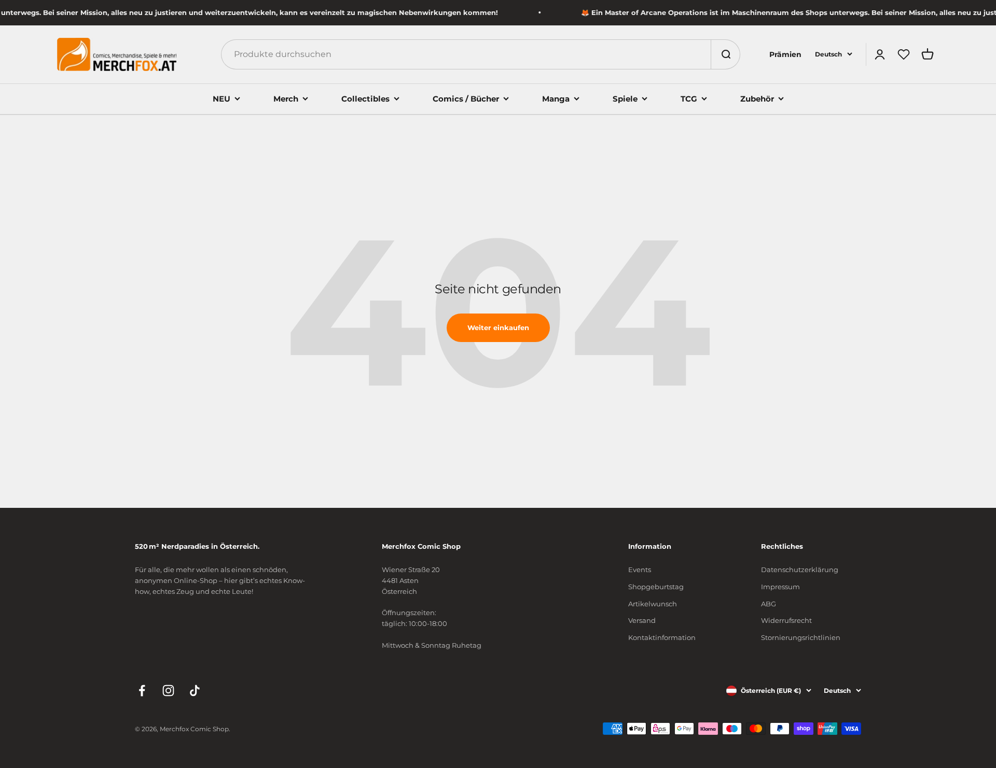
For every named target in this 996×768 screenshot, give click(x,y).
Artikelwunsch (652, 604)
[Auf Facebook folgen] (142, 691)
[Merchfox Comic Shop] (116, 54)
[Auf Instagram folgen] (168, 691)
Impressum (780, 586)
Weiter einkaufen (498, 327)
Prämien (785, 54)
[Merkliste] (903, 54)
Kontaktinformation (662, 637)
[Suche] (725, 54)
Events (639, 569)
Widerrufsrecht (786, 620)
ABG (768, 604)
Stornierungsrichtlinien (800, 637)
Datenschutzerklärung (799, 569)
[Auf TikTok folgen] (195, 691)
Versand (642, 620)
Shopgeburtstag (656, 586)
